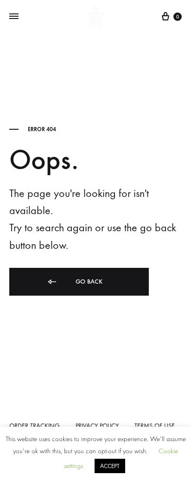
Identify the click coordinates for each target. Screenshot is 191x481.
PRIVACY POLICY (97, 426)
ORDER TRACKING (34, 426)
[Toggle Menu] (14, 17)
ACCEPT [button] (110, 465)
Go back (88, 281)
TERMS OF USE (154, 426)
